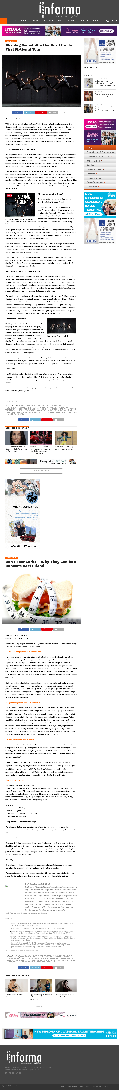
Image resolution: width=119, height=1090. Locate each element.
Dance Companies (94, 182)
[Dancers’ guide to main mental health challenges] (66, 992)
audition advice (12, 957)
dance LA (56, 407)
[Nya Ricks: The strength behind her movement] (66, 444)
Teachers (90, 173)
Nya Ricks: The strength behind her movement (65, 448)
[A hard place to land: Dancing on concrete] (16, 992)
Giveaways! (34, 21)
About (87, 1086)
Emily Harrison (11, 960)
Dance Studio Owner (66, 21)
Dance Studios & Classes (98, 156)
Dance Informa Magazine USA (72, 1086)
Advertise (96, 21)
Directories (67, 1088)
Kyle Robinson (34, 409)
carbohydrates (12, 958)
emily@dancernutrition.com (16, 913)
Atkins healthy (65, 955)
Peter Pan (48, 411)
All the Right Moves (42, 405)
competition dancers (42, 407)
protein (8, 962)
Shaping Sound (59, 411)
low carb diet (63, 960)
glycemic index (38, 960)
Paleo (73, 960)
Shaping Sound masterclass (35, 412)
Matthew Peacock (22, 411)
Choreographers (94, 178)
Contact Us (84, 21)
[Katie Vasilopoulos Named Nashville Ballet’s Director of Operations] (16, 444)
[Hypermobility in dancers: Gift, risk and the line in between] (41, 992)
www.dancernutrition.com (38, 913)
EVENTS (23, 21)
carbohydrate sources (58, 957)
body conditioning (28, 957)
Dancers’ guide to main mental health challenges (65, 996)
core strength (26, 958)
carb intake (42, 957)
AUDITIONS (13, 21)
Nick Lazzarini (37, 411)
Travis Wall (19, 414)
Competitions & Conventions (100, 152)
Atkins (55, 955)
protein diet (18, 962)
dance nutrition (41, 958)
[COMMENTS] (64, 112)
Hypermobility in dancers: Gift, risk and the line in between (41, 997)
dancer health (66, 958)
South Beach (30, 962)
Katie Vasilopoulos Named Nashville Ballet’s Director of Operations (16, 449)
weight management (46, 962)
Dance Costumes (94, 169)
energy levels (25, 960)
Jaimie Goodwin (20, 409)
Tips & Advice (47, 21)
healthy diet (51, 960)
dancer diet (54, 958)
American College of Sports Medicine (35, 955)
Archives (106, 1086)
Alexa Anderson (26, 405)
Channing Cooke (25, 407)
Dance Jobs (91, 186)
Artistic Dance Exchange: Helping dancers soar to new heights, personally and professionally (40, 450)
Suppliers (90, 165)
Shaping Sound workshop (59, 412)
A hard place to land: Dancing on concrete (14, 996)
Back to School (93, 160)
